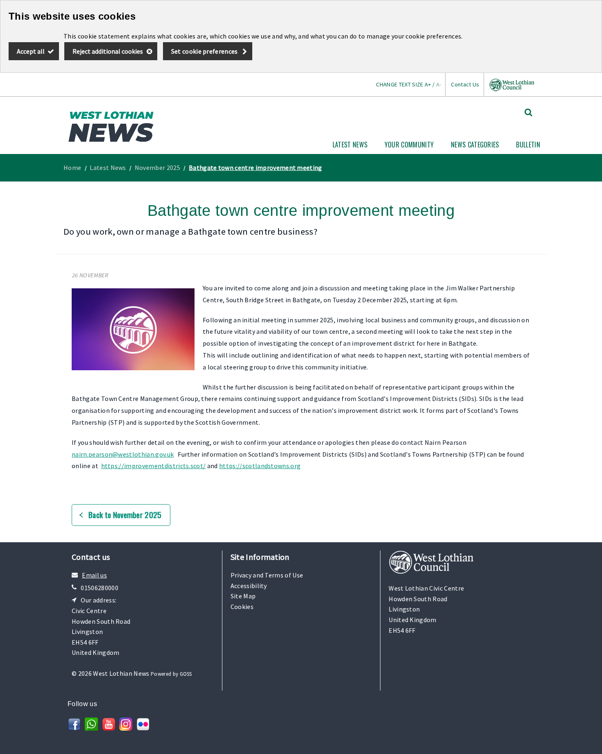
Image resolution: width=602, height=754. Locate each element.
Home (72, 167)
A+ (428, 84)
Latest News (350, 144)
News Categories (475, 144)
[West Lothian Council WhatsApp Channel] (91, 728)
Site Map (243, 596)
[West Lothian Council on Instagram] (125, 728)
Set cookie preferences (204, 51)
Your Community (409, 144)
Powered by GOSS (171, 673)
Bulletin (528, 144)
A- (438, 84)
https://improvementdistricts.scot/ (153, 466)
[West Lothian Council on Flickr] (142, 728)
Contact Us (465, 84)
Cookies (242, 606)
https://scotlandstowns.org (260, 466)
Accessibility (249, 586)
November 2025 (157, 167)
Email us (94, 575)
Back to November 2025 (125, 515)
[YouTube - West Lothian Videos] (108, 728)
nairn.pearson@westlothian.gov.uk (123, 454)
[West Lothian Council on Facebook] (74, 728)
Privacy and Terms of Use (267, 575)
